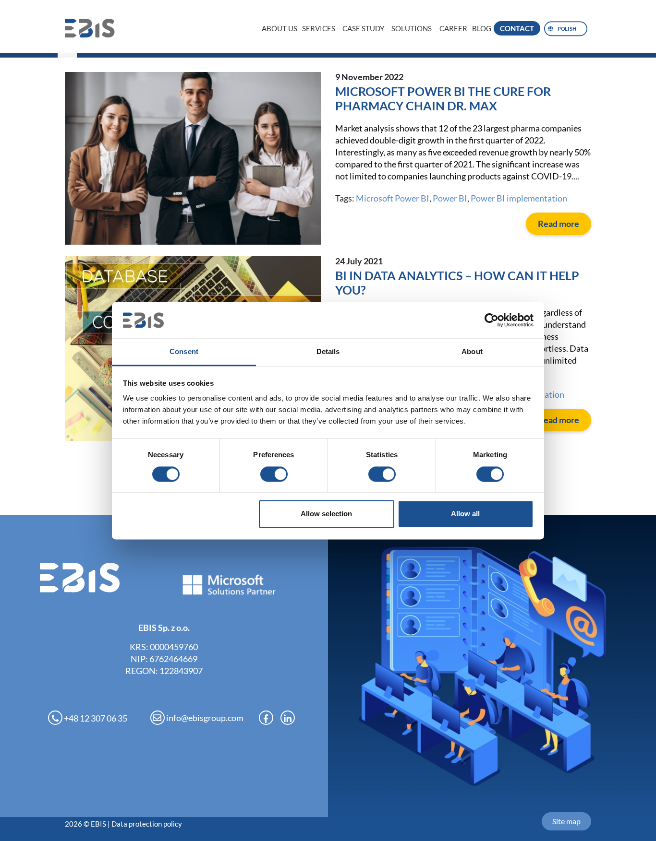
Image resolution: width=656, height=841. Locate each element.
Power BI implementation (519, 198)
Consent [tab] (184, 352)
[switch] (274, 474)
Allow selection (326, 514)
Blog (481, 28)
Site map (566, 821)
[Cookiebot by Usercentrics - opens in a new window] (491, 320)
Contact (517, 28)
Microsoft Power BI (392, 198)
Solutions (411, 28)
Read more (558, 223)
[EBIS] (94, 28)
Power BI (450, 198)
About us (279, 28)
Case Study (363, 28)
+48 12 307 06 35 (94, 718)
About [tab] (472, 352)
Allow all (465, 514)
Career (453, 28)
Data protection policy (146, 823)
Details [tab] (328, 352)
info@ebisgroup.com (204, 717)
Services (318, 28)
